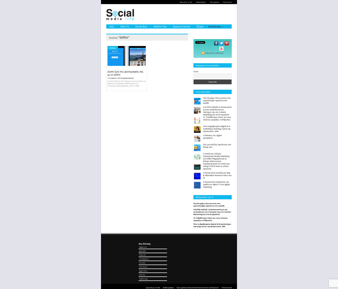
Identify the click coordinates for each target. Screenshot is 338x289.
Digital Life (143, 247)
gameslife (142, 251)
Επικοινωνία (227, 2)
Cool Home (143, 267)
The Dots (142, 263)
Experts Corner (181, 26)
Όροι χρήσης (214, 2)
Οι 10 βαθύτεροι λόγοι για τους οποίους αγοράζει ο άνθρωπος (210, 219)
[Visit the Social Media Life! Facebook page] (216, 45)
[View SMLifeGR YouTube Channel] (221, 51)
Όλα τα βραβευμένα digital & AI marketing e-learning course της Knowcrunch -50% (212, 225)
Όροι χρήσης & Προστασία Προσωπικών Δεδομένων (198, 287)
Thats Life (142, 255)
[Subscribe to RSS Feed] (203, 53)
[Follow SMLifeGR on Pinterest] (226, 45)
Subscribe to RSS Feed (214, 53)
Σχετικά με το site (186, 2)
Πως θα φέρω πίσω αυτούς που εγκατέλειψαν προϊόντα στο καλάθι (209, 204)
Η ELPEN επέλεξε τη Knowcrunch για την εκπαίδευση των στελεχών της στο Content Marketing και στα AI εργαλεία (212, 211)
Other (113, 48)
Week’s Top (160, 26)
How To (124, 26)
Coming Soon (144, 259)
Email (195, 71)
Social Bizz (141, 26)
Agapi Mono (143, 271)
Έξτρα (199, 26)
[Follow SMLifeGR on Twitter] (221, 45)
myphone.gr (143, 279)
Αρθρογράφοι (201, 2)
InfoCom (142, 275)
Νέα (111, 26)
